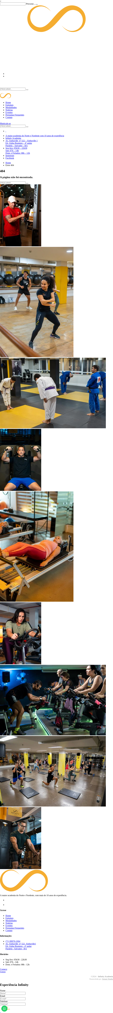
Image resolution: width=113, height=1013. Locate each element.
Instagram (10, 155)
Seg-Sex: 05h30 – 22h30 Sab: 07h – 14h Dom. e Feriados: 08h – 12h (18, 150)
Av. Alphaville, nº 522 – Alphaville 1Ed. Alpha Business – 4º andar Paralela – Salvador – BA (22, 143)
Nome (2, 990)
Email (2, 996)
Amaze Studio (107, 979)
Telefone (4, 1001)
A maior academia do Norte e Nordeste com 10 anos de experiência (35, 136)
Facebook (10, 158)
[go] (27, 89)
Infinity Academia (13, 138)
